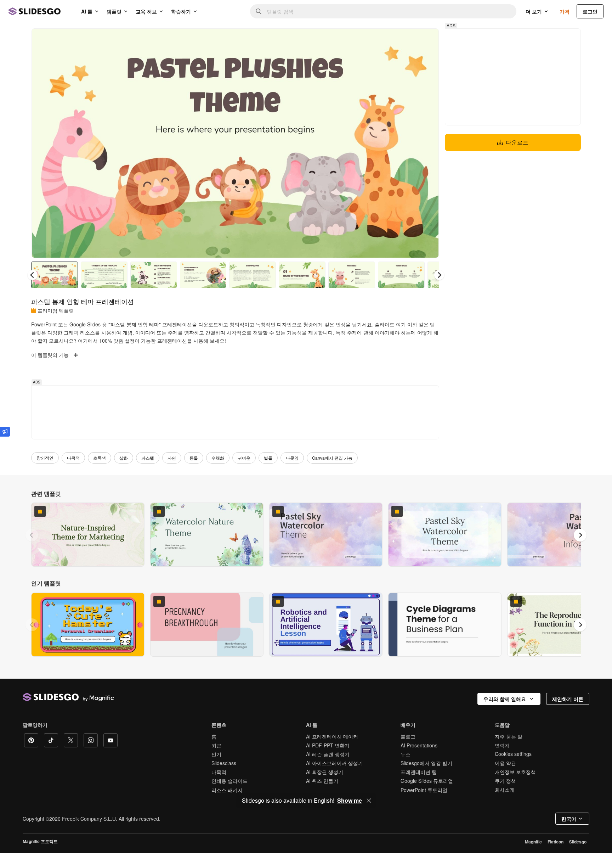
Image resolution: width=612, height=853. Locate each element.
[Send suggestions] (5, 432)
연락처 (502, 745)
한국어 (568, 818)
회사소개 (505, 789)
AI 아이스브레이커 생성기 (334, 763)
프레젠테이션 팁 (419, 772)
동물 (193, 458)
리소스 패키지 (227, 790)
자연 (172, 458)
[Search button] (258, 11)
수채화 (217, 458)
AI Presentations (419, 745)
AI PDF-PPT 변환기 (328, 745)
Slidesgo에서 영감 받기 (426, 763)
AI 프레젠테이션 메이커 (332, 736)
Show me (349, 800)
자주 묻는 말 (508, 736)
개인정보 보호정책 (515, 772)
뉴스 (405, 754)
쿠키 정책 (505, 781)
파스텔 (147, 458)
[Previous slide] (32, 535)
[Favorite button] (408, 40)
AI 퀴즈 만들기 (322, 781)
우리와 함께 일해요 (504, 698)
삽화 (123, 458)
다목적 (73, 458)
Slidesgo (577, 841)
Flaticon (555, 841)
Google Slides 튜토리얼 (427, 781)
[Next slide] (428, 143)
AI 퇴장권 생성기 (324, 772)
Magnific (533, 841)
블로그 (408, 736)
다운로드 (517, 142)
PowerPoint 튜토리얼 (424, 790)
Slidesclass (223, 763)
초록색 (99, 458)
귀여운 (244, 458)
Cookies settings (513, 754)
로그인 (590, 11)
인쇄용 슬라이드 (229, 781)
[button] (439, 275)
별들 (268, 458)
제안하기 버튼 (567, 698)
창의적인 (44, 458)
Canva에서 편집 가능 (332, 458)
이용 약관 (505, 763)
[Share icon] (427, 40)
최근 (216, 745)
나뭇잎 (292, 458)
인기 (216, 754)
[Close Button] (369, 800)
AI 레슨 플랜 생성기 (328, 754)
